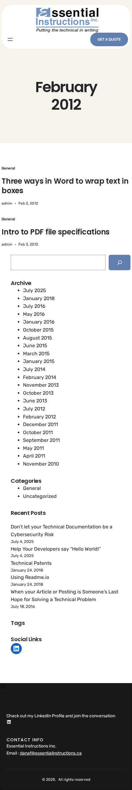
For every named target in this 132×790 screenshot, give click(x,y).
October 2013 (38, 393)
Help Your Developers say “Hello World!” (56, 549)
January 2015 (39, 361)
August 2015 (37, 338)
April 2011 (34, 456)
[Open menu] (10, 39)
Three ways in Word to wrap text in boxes (65, 185)
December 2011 (40, 424)
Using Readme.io (30, 577)
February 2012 (39, 417)
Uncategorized (40, 496)
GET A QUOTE (109, 39)
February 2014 (39, 377)
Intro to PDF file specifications (56, 232)
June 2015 (35, 345)
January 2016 (39, 322)
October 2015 (38, 330)
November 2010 (41, 464)
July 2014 (34, 369)
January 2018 (39, 298)
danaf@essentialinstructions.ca (51, 753)
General (8, 168)
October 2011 (38, 432)
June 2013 (35, 401)
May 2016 (34, 314)
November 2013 (41, 385)
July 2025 (34, 290)
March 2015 (36, 353)
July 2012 (34, 409)
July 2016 (34, 306)
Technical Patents (31, 563)
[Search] (119, 262)
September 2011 (41, 440)
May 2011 (33, 448)
